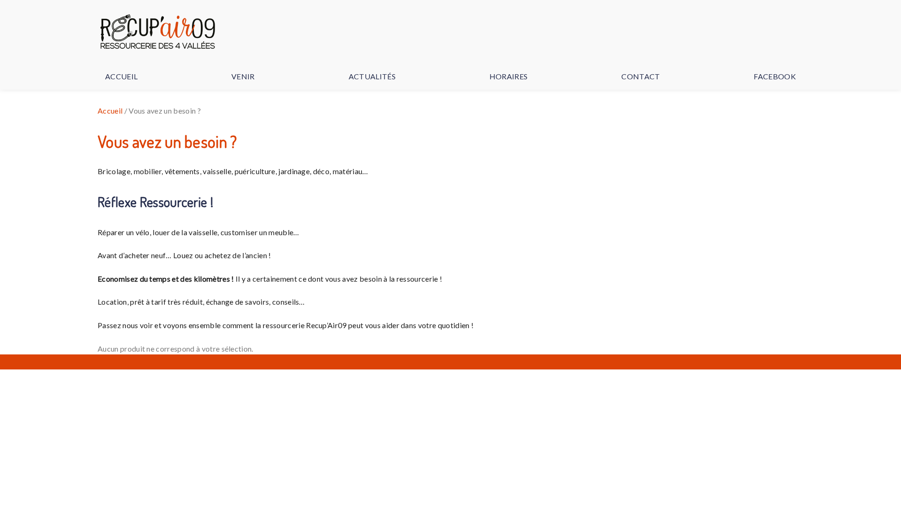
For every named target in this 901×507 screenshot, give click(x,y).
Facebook (775, 76)
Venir (243, 76)
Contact (640, 76)
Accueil (121, 76)
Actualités (372, 76)
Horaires (508, 76)
